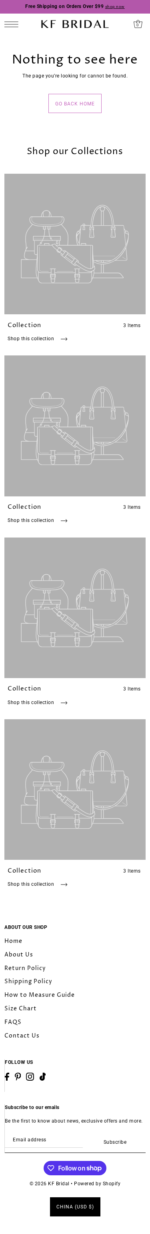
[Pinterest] (18, 1077)
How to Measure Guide (39, 995)
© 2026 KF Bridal (50, 1183)
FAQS (13, 1022)
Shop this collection (32, 338)
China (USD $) (75, 1207)
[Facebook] (7, 1077)
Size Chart (20, 1008)
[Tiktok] (43, 1077)
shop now (115, 6)
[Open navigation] (13, 24)
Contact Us (22, 1036)
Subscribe (115, 1142)
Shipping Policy (28, 981)
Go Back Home (75, 104)
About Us (18, 954)
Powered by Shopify (97, 1183)
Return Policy (25, 968)
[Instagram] (30, 1077)
